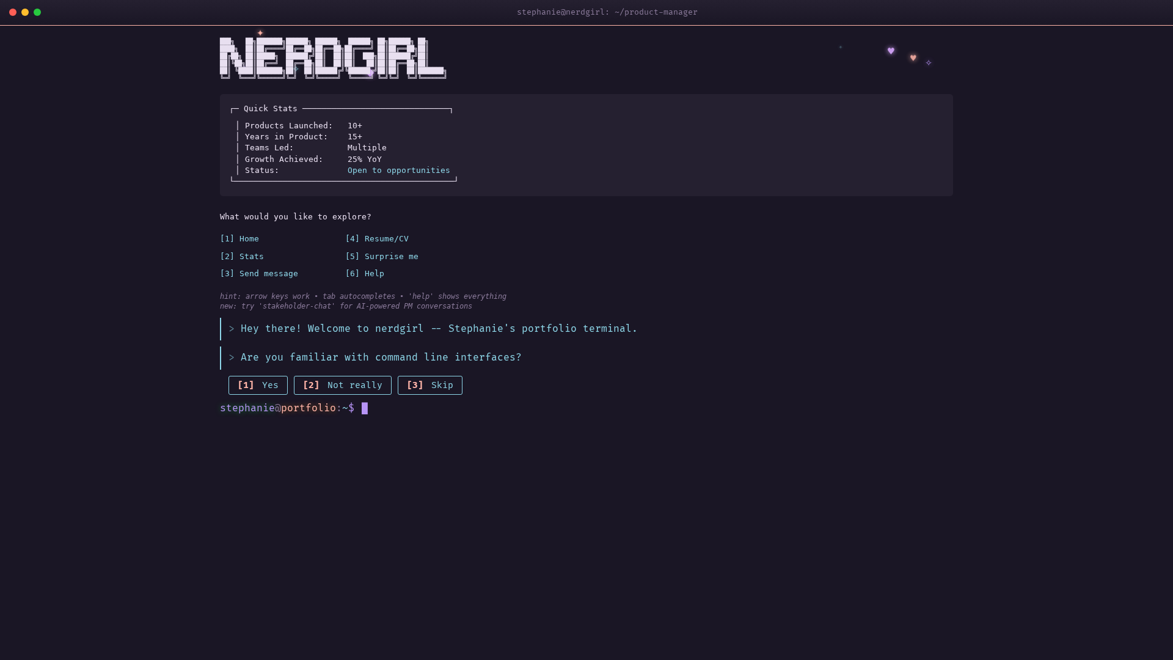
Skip (430, 385)
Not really (342, 385)
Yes (258, 385)
